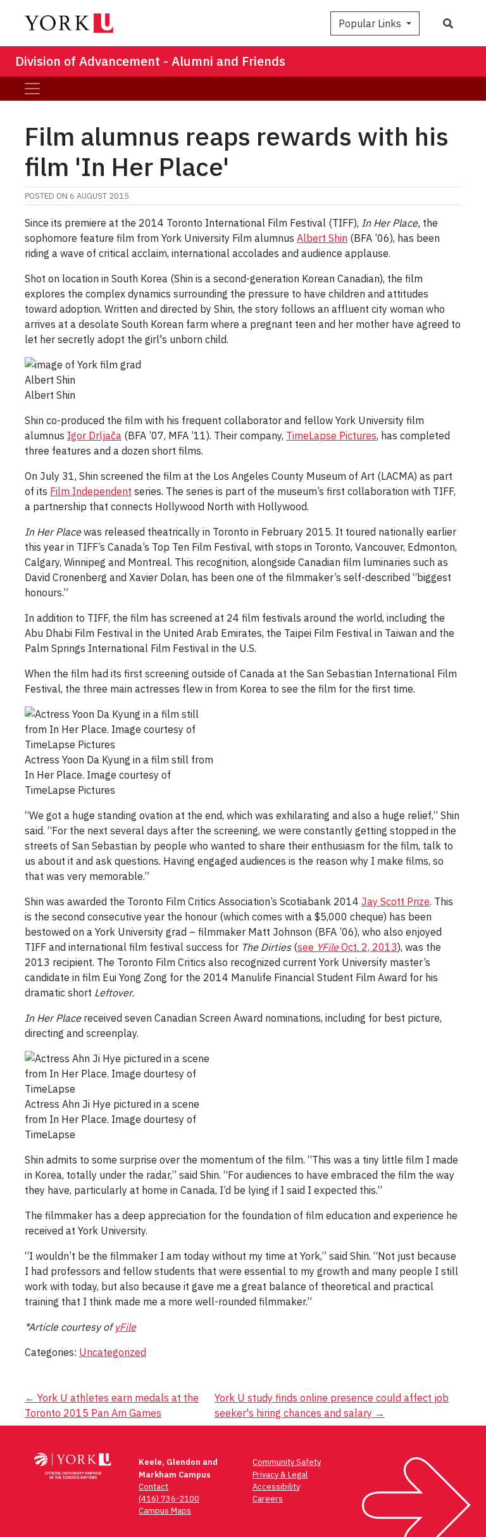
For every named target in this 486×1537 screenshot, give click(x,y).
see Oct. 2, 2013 (347, 947)
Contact (153, 1486)
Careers (267, 1498)
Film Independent (91, 491)
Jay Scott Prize (395, 901)
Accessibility (276, 1486)
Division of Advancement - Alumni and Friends (150, 61)
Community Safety (286, 1462)
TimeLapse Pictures (331, 435)
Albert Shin (322, 238)
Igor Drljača (94, 435)
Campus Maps (165, 1510)
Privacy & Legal (280, 1474)
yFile (125, 1327)
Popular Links (371, 23)
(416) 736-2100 (169, 1498)
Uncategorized (112, 1352)
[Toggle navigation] (32, 89)
